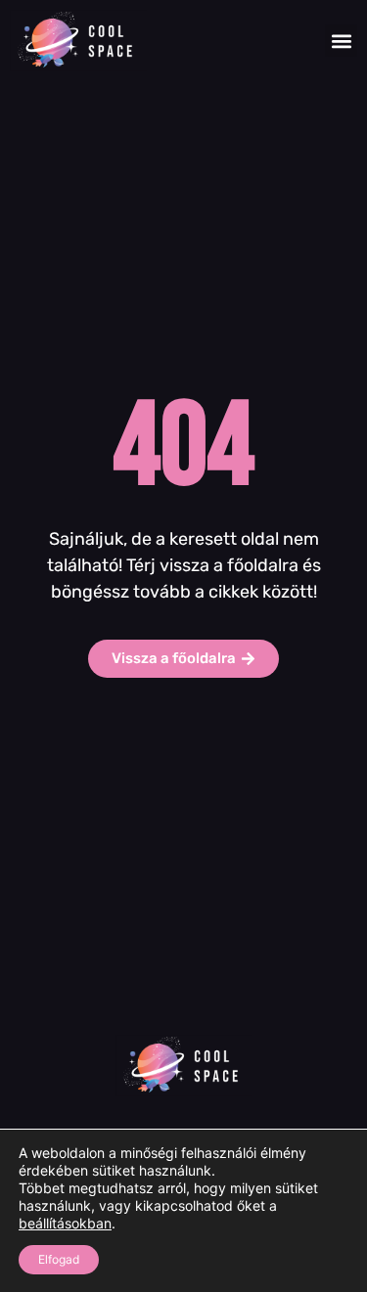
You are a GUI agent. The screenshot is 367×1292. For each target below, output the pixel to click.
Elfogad (58, 1259)
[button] (341, 40)
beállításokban (65, 1223)
